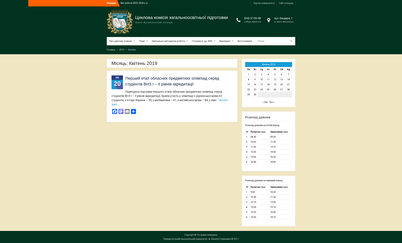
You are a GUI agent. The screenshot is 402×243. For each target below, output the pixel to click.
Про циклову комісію (120, 41)
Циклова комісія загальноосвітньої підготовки (181, 17)
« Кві (265, 102)
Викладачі (224, 41)
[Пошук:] (276, 41)
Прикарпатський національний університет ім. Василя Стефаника (197, 239)
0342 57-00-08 (252, 18)
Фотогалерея (244, 41)
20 (281, 84)
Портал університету (264, 3)
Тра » (271, 102)
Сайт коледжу (286, 3)
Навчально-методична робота (168, 41)
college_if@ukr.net (252, 22)
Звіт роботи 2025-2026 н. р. (134, 3)
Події (142, 41)
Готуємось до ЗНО (202, 41)
